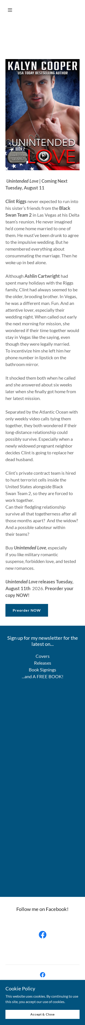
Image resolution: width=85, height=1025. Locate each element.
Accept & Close (42, 1014)
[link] (42, 935)
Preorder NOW (27, 610)
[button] (13, 9)
